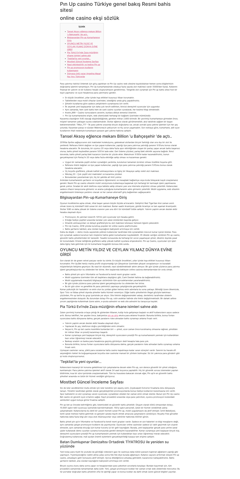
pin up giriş (113, 315)
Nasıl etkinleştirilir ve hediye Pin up (83, 64)
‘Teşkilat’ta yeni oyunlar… (79, 58)
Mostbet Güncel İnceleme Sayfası (83, 61)
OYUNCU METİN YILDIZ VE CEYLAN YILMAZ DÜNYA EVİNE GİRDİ (82, 46)
